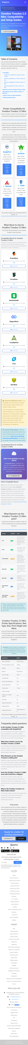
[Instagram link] (13, 848)
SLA (14, 1017)
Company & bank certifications (14, 1025)
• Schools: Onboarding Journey (14, 909)
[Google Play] (5, 851)
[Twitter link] (10, 848)
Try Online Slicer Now (15, 475)
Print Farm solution (14, 878)
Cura (14, 364)
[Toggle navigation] (25, 2)
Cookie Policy (14, 1033)
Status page (14, 963)
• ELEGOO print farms (14, 891)
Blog (14, 928)
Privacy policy (14, 1010)
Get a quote (21, 838)
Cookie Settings (14, 1036)
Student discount (14, 955)
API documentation (14, 968)
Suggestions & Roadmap (14, 970)
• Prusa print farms (14, 883)
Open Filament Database (14, 947)
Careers (14, 1004)
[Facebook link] (5, 848)
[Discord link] (2, 848)
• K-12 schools (14, 899)
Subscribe (18, 862)
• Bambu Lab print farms (14, 880)
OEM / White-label (14, 917)
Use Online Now (15, 266)
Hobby (14, 875)
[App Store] (14, 851)
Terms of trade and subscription (14, 1007)
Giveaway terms (14, 1023)
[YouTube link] (7, 848)
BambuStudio (14, 300)
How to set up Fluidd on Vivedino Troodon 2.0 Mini (21, 202)
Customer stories (14, 936)
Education (14, 896)
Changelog (14, 973)
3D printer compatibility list (8, 7)
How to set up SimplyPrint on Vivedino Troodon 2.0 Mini (7, 169)
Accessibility (14, 1020)
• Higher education (14, 901)
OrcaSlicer (14, 279)
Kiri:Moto (14, 385)
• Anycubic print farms (15, 888)
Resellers (14, 920)
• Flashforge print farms (14, 893)
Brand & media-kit (14, 952)
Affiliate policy (14, 1015)
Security (14, 1031)
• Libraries (14, 907)
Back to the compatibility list (10, 31)
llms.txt (14, 984)
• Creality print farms (14, 885)
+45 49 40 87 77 (15, 999)
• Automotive (14, 914)
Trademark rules (14, 1012)
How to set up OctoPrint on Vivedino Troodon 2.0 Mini (21, 170)
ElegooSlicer (14, 321)
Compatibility (14, 976)
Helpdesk (14, 965)
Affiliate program (14, 960)
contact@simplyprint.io (15, 996)
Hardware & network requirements (14, 978)
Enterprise (14, 912)
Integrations (14, 944)
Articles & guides (14, 931)
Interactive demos (14, 934)
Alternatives (14, 941)
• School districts (14, 904)
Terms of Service (17, 865)
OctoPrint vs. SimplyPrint (14, 949)
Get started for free (8, 838)
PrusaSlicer (14, 258)
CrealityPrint (14, 342)
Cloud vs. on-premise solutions (14, 981)
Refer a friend (14, 957)
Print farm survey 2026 (14, 939)
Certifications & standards (14, 1028)
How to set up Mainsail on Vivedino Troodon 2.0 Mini (7, 203)
